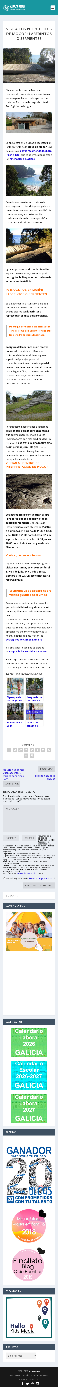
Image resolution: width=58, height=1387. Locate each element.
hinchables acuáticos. (22, 159)
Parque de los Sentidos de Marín (27, 651)
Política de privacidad (41, 878)
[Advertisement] (29, 983)
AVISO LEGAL (15, 1375)
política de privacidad (26, 873)
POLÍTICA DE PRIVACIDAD (35, 1375)
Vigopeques (34, 1371)
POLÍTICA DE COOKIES (29, 1379)
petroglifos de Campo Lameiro (24, 639)
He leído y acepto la (30, 878)
